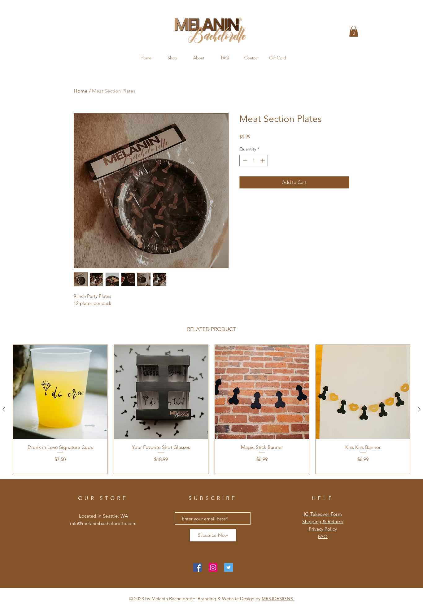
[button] (353, 31)
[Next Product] (419, 409)
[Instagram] (213, 567)
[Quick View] (60, 392)
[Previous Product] (3, 409)
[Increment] (263, 160)
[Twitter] (228, 567)
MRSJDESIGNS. (278, 598)
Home (81, 91)
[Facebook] (197, 567)
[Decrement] (244, 160)
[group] (211, 409)
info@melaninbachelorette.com (103, 523)
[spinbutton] (253, 160)
